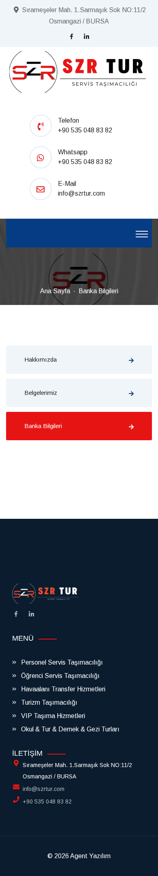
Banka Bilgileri (98, 291)
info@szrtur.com (81, 193)
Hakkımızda (40, 359)
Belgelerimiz (40, 392)
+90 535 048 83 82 (85, 130)
